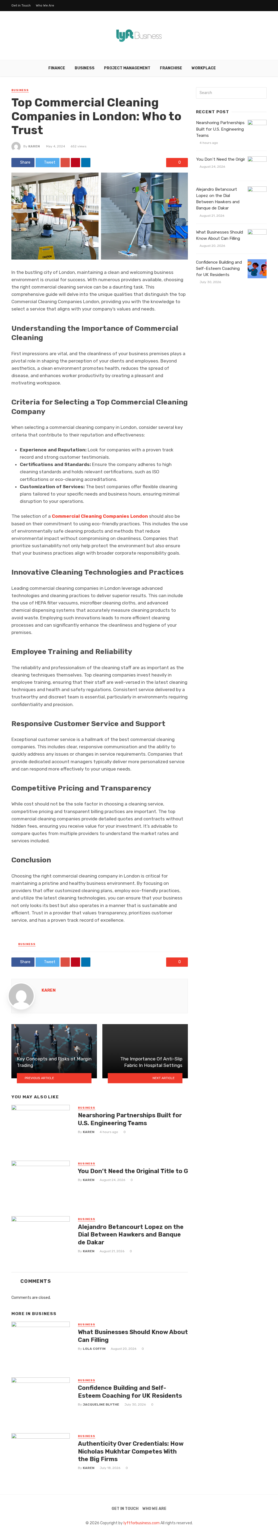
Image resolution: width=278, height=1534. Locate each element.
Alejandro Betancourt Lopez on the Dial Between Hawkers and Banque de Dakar (131, 1235)
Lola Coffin (94, 1349)
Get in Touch (21, 5)
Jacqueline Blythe (101, 1404)
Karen (34, 146)
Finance (56, 68)
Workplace (204, 68)
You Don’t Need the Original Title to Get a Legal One (154, 1171)
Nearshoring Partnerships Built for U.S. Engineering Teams (130, 1119)
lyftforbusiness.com (142, 1523)
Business (84, 68)
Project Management (127, 68)
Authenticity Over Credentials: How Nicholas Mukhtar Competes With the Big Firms (131, 1451)
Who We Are (45, 5)
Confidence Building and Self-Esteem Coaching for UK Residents (130, 1391)
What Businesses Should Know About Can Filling (133, 1336)
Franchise (171, 68)
